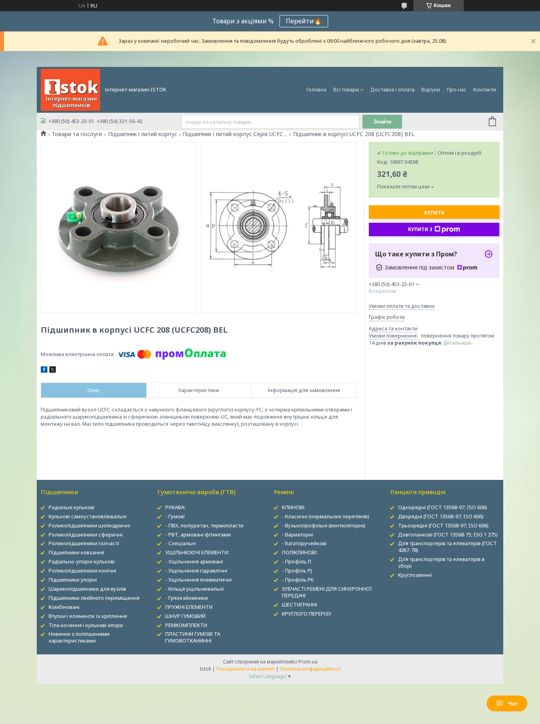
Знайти (382, 122)
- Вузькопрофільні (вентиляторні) (323, 525)
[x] (52, 370)
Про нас (456, 89)
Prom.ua (307, 661)
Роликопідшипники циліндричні (89, 525)
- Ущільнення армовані (194, 561)
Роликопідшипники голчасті (84, 543)
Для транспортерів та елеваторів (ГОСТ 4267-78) (447, 546)
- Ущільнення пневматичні (198, 579)
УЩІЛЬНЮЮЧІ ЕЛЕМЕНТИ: (197, 552)
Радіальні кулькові (71, 507)
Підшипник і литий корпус (142, 134)
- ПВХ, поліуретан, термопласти (204, 525)
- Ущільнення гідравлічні (196, 570)
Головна (316, 89)
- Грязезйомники (186, 597)
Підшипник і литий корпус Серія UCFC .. (235, 134)
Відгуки (430, 89)
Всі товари (346, 89)
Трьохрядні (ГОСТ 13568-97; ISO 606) (443, 525)
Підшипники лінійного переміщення (94, 597)
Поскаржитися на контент (245, 668)
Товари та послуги (77, 134)
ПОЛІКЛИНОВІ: (299, 552)
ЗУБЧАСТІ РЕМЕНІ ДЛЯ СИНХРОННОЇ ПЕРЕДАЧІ (327, 592)
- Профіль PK (298, 579)
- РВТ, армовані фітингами (198, 534)
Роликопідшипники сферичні (86, 534)
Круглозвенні (415, 574)
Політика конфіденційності (310, 668)
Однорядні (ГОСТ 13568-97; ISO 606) (442, 507)
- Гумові (175, 516)
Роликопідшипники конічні (82, 570)
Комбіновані (64, 606)
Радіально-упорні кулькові (82, 561)
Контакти (484, 89)
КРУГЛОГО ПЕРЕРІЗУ (306, 613)
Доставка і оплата (392, 89)
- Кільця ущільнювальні (194, 588)
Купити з (420, 229)
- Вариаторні (297, 534)
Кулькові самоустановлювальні (88, 516)
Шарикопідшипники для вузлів (87, 588)
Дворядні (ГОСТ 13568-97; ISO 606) (440, 516)
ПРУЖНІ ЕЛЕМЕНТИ (189, 606)
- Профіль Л (296, 561)
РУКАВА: (175, 507)
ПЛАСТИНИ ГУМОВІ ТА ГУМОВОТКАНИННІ (192, 637)
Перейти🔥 (304, 21)
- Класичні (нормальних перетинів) (325, 516)
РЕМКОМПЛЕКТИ (186, 625)
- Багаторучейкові (304, 543)
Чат (513, 703)
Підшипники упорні (73, 579)
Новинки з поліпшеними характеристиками (79, 637)
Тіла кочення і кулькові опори (86, 625)
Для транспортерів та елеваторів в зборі (441, 562)
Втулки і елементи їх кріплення (88, 616)
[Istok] (70, 89)
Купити (434, 212)
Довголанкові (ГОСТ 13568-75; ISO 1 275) (448, 534)
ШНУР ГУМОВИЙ (185, 616)
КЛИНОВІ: (293, 507)
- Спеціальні (180, 543)
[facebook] (44, 370)
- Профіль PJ (297, 570)
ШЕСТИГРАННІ (299, 604)
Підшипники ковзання (76, 552)
